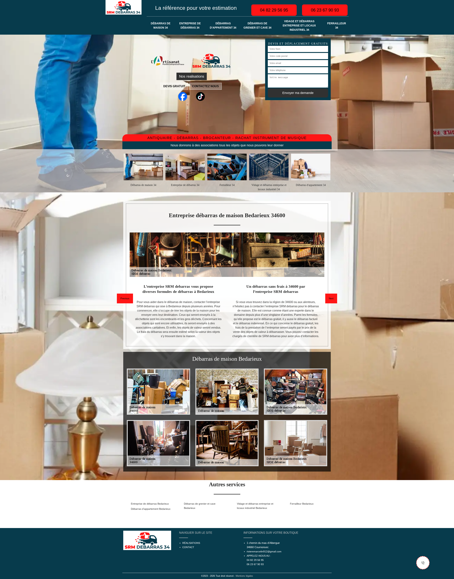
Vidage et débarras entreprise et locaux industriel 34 (299, 25)
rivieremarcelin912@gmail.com (264, 551)
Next (331, 298)
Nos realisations (191, 76)
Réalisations (191, 543)
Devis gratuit (174, 86)
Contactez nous (205, 86)
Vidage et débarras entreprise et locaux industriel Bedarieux (255, 505)
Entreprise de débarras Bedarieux (150, 503)
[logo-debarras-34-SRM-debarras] (124, 7)
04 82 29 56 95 (274, 10)
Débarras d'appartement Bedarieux (150, 508)
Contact (188, 547)
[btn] (423, 562)
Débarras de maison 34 (160, 25)
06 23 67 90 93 (325, 10)
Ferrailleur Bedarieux (302, 503)
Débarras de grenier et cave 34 (257, 25)
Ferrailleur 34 (336, 25)
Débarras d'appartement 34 (223, 25)
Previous (124, 298)
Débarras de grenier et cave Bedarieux (199, 505)
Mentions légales (244, 576)
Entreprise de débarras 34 (190, 25)
